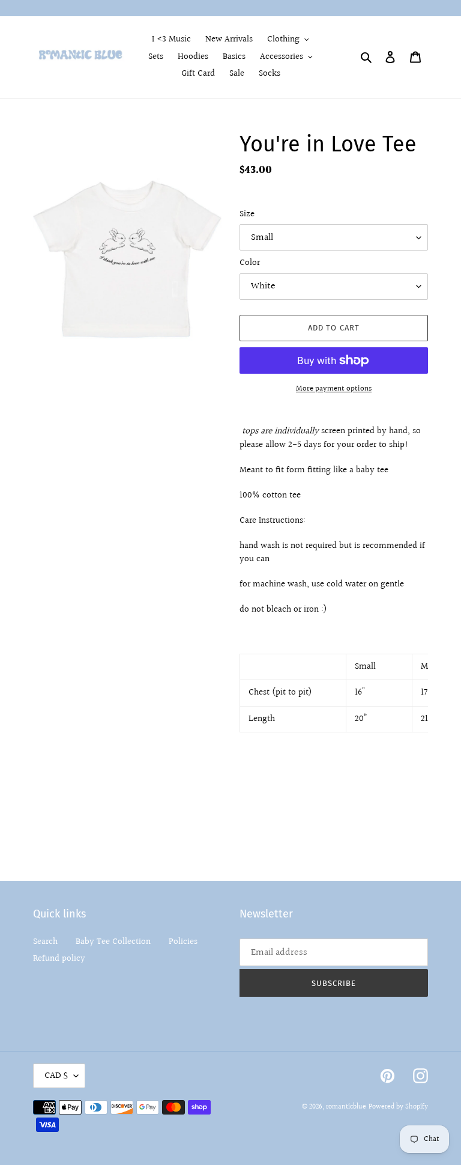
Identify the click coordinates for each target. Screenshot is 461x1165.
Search (45, 942)
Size (247, 214)
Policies (183, 942)
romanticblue (346, 1107)
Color (250, 263)
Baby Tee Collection (113, 942)
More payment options (334, 389)
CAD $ (56, 1075)
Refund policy (59, 959)
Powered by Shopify (398, 1107)
